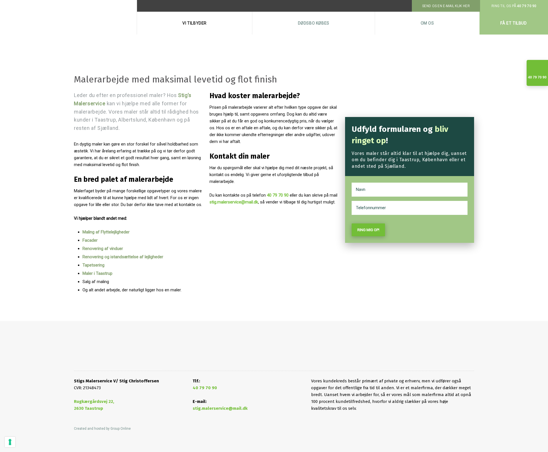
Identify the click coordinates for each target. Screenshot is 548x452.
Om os (427, 23)
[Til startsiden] (102, 352)
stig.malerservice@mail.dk (233, 202)
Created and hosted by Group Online (102, 429)
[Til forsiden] (68, 17)
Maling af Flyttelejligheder (106, 232)
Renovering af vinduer (102, 248)
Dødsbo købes (313, 23)
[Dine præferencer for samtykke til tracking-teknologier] (10, 442)
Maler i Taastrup (97, 273)
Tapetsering (93, 265)
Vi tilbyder (194, 23)
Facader (90, 240)
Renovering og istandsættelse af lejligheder (122, 256)
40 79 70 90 (278, 195)
